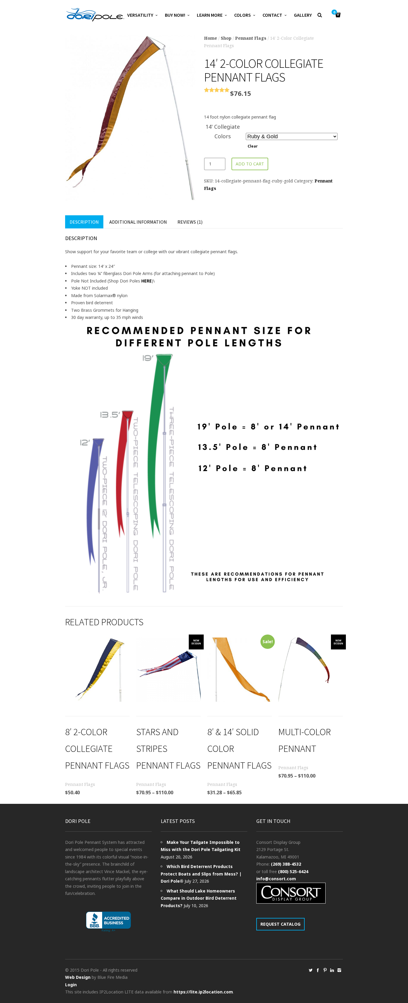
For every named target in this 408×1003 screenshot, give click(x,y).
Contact (272, 15)
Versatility (140, 15)
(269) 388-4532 (286, 864)
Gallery (303, 15)
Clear (253, 146)
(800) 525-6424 (293, 871)
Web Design (78, 977)
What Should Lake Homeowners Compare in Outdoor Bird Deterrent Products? (199, 898)
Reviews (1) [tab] (190, 222)
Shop (226, 38)
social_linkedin (332, 970)
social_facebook (317, 970)
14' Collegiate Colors (222, 131)
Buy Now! (175, 15)
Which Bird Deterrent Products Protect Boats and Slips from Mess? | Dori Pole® (201, 874)
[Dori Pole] (95, 15)
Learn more (210, 15)
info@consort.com (276, 878)
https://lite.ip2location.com (203, 992)
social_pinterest (325, 970)
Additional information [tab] (138, 222)
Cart (334, 12)
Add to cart (250, 164)
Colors (242, 15)
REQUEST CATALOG (280, 924)
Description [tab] (84, 222)
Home (210, 38)
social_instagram (339, 970)
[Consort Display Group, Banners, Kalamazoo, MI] (108, 922)
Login (71, 984)
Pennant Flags (250, 38)
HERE (146, 281)
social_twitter (310, 970)
